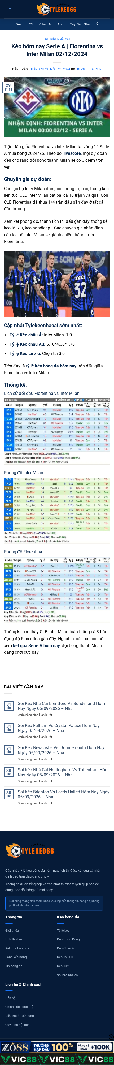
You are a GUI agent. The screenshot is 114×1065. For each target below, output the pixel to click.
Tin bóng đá (14, 966)
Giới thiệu (12, 931)
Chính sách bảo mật (19, 1007)
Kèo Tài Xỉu (65, 957)
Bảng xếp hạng (16, 957)
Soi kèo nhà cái (57, 39)
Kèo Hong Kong (68, 939)
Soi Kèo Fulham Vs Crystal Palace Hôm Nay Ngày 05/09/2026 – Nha (59, 728)
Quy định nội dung (18, 1025)
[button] (9, 9)
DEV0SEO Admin (89, 69)
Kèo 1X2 (63, 966)
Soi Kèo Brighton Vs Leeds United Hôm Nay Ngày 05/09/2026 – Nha (63, 794)
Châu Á (45, 24)
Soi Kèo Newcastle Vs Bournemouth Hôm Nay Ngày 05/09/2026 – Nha (61, 750)
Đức (19, 24)
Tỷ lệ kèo (63, 931)
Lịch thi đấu (13, 939)
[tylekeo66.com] (57, 9)
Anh (60, 24)
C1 (31, 24)
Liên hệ (10, 998)
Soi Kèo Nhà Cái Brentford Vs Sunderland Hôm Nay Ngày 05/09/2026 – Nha (61, 706)
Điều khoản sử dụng (19, 1016)
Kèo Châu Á (65, 948)
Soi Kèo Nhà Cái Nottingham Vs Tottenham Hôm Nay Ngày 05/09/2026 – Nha (63, 772)
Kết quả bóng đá (17, 948)
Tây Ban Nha (80, 24)
